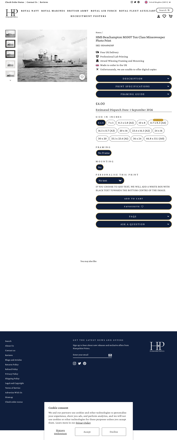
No (99, 167)
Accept (87, 431)
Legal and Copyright (14, 383)
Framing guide (133, 94)
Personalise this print (117, 174)
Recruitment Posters (88, 16)
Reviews (44, 2)
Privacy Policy (83, 422)
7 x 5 (111, 122)
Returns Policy (12, 364)
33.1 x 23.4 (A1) (120, 138)
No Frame (103, 152)
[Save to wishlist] (82, 77)
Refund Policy (11, 369)
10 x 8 (142, 122)
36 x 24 (137, 138)
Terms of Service (12, 388)
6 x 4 (101, 122)
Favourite (132, 206)
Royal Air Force (104, 10)
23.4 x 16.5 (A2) (141, 130)
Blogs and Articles (13, 360)
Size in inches (109, 116)
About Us (9, 346)
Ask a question (133, 224)
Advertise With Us (13, 392)
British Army (78, 10)
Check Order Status (14, 2)
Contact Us (32, 2)
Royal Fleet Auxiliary (137, 10)
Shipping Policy (12, 378)
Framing (103, 147)
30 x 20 (102, 138)
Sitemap (9, 397)
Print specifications (133, 86)
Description (133, 78)
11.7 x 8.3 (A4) (158, 122)
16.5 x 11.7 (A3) (106, 130)
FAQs (132, 216)
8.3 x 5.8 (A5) (126, 122)
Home (98, 32)
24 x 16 (158, 130)
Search (8, 341)
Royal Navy (30, 10)
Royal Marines (53, 10)
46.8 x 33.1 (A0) (155, 138)
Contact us (10, 350)
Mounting (105, 161)
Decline (114, 431)
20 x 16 (124, 130)
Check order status (14, 402)
